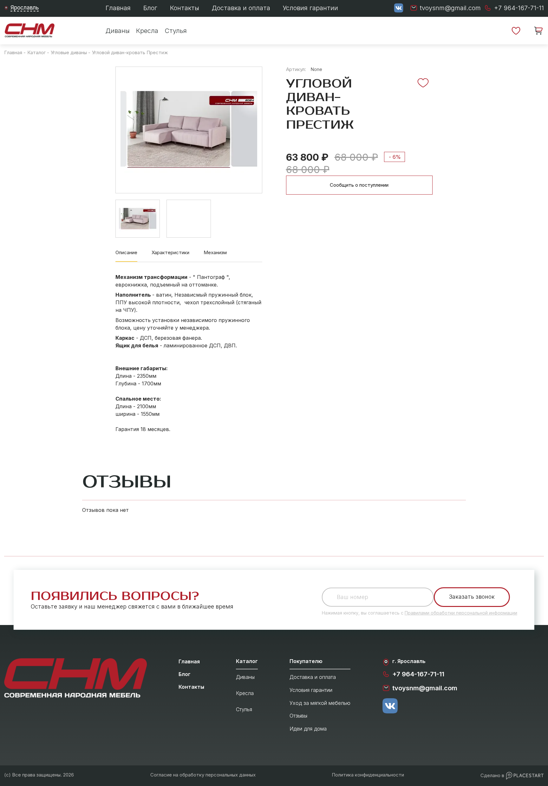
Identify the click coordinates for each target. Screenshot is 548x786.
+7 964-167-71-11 (418, 674)
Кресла (147, 31)
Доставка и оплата (241, 8)
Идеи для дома (308, 728)
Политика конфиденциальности (368, 775)
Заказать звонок (472, 596)
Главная (118, 8)
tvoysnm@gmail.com (424, 688)
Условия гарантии (310, 8)
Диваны (118, 31)
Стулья (176, 31)
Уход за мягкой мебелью (320, 703)
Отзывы (298, 715)
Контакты (184, 8)
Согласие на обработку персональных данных (203, 775)
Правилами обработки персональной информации (461, 612)
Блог (150, 8)
